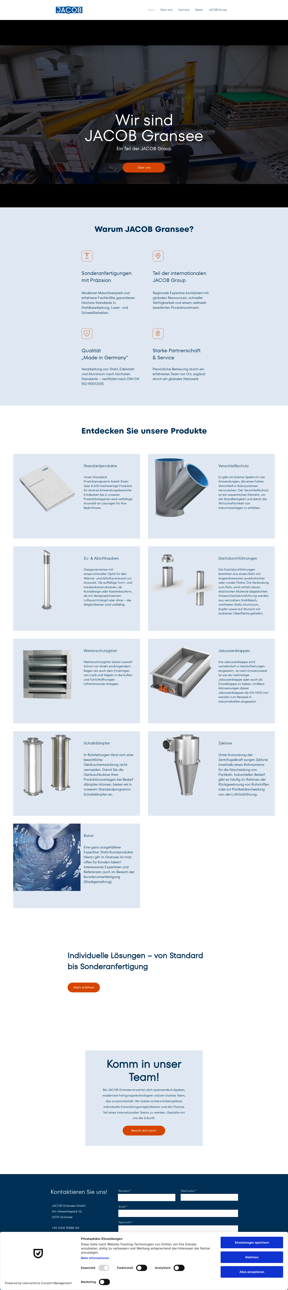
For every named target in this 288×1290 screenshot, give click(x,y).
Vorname (123, 1190)
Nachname (187, 1190)
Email (122, 1206)
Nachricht (125, 1222)
